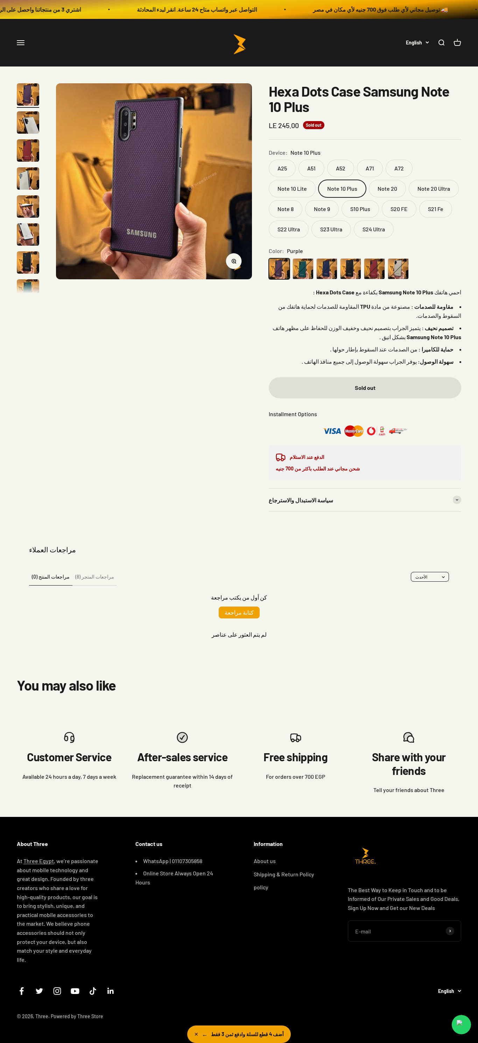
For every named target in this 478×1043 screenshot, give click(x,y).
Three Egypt (38, 861)
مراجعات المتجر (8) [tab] (94, 577)
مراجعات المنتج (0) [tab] (51, 577)
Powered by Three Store (77, 1016)
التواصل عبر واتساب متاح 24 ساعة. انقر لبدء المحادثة (174, 9)
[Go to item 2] (28, 123)
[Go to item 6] (28, 235)
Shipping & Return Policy (284, 874)
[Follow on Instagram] (57, 991)
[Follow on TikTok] (93, 991)
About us (265, 861)
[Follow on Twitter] (39, 991)
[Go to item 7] (28, 263)
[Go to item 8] (28, 291)
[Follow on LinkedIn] (110, 991)
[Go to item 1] (28, 95)
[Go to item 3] (28, 151)
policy (261, 887)
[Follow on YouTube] (75, 991)
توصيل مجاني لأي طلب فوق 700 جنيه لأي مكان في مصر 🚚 (358, 9)
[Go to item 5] (28, 207)
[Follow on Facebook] (21, 991)
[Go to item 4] (28, 179)
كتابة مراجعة (239, 612)
